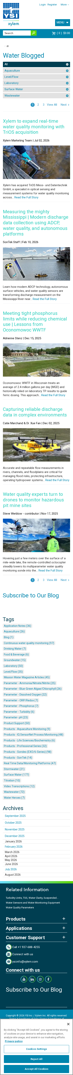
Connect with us (22, 954)
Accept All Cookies (36, 1068)
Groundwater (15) (15, 660)
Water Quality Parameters (20, 907)
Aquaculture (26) (14, 631)
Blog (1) (8, 637)
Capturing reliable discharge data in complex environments (35, 412)
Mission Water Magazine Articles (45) (27, 677)
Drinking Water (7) (15, 648)
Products (16, 919)
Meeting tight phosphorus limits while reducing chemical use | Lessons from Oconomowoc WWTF (35, 322)
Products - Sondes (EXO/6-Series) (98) (27, 751)
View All (52, 104)
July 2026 (11, 869)
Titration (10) (12, 780)
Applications (19, 928)
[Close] (68, 1024)
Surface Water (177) (16, 774)
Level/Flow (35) (13, 671)
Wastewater (12, 95)
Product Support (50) (17, 723)
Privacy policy (14, 1041)
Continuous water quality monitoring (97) (29, 643)
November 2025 (15, 829)
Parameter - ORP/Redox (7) (21, 700)
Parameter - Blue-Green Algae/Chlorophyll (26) (33, 688)
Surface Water (13, 89)
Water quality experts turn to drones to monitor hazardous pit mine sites (33, 500)
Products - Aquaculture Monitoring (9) (27, 729)
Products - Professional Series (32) (25, 746)
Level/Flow (11, 77)
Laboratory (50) (13, 665)
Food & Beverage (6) (16, 654)
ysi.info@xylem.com (25, 961)
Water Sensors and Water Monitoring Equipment (33, 902)
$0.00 (64, 33)
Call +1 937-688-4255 (26, 947)
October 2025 (13, 822)
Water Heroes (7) (14, 797)
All (6, 64)
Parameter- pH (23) (16, 717)
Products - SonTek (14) (18, 757)
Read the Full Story (26, 197)
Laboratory (11, 83)
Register (52, 4)
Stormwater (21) (14, 769)
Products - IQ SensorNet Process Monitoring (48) (33, 734)
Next (64, 104)
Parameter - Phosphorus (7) (21, 706)
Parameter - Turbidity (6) (19, 711)
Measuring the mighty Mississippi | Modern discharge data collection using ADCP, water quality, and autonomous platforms (35, 223)
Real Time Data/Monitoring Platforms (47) (30, 763)
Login (42, 4)
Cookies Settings (36, 1049)
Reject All (36, 1059)
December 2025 (15, 836)
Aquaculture (12, 70)
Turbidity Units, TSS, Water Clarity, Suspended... (32, 897)
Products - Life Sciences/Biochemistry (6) (29, 740)
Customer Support (25, 937)
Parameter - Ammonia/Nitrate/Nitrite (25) (29, 683)
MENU (60, 22)
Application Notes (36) (17, 625)
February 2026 (14, 846)
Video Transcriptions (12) (19, 786)
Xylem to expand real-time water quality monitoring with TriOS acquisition (33, 126)
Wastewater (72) (14, 791)
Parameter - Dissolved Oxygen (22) (25, 694)
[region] (36, 1047)
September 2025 (15, 815)
